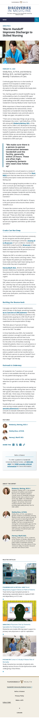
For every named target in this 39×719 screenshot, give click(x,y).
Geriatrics (7, 26)
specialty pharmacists (11, 408)
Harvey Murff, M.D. (9, 268)
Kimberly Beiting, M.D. (22, 123)
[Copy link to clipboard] (24, 445)
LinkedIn (19, 713)
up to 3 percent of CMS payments (15, 313)
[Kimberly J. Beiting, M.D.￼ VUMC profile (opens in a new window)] (5, 426)
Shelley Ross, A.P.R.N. (16, 431)
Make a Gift (19, 700)
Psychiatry (7, 659)
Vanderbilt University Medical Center (19, 687)
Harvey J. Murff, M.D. (16, 437)
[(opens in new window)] (20, 2)
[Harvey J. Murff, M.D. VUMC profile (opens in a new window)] (5, 438)
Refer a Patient (20, 691)
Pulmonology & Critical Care (14, 587)
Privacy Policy (19, 696)
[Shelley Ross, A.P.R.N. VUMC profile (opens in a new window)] (5, 432)
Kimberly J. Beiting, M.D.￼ (18, 425)
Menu (5, 20)
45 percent (26, 245)
